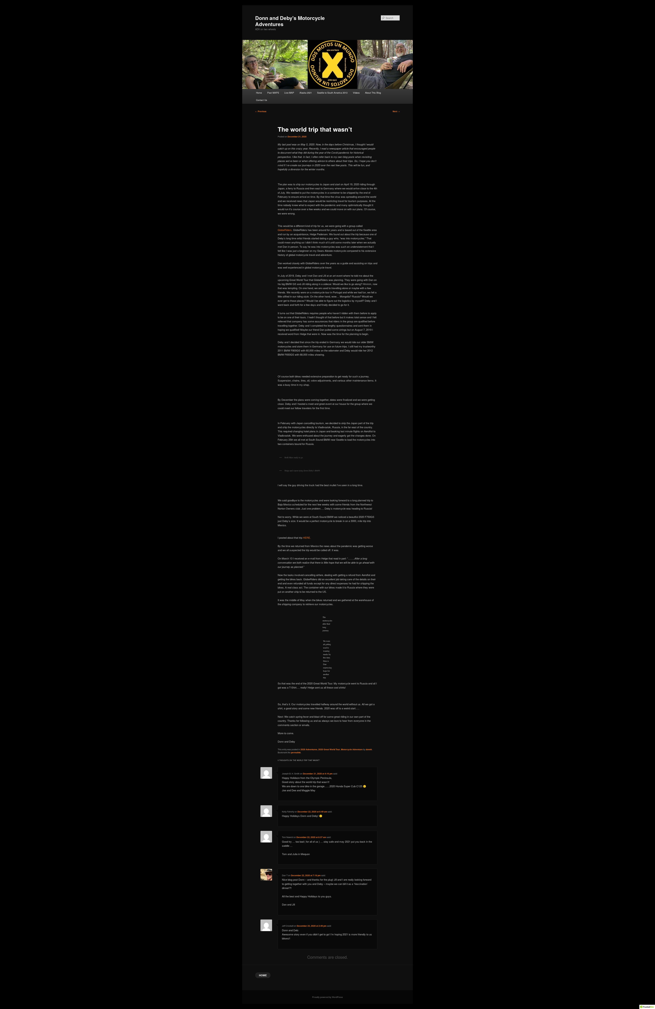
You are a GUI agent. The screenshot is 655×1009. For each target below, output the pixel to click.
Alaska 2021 (306, 92)
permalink (296, 752)
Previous (260, 111)
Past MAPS (273, 92)
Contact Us (261, 100)
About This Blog (373, 92)
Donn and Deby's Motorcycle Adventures (290, 21)
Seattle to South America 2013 (332, 92)
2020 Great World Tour (329, 749)
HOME (263, 975)
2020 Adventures (309, 749)
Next (396, 111)
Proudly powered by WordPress (327, 997)
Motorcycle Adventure (352, 749)
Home (259, 92)
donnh (369, 749)
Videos (356, 92)
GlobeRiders (285, 230)
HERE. (307, 537)
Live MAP (289, 92)
